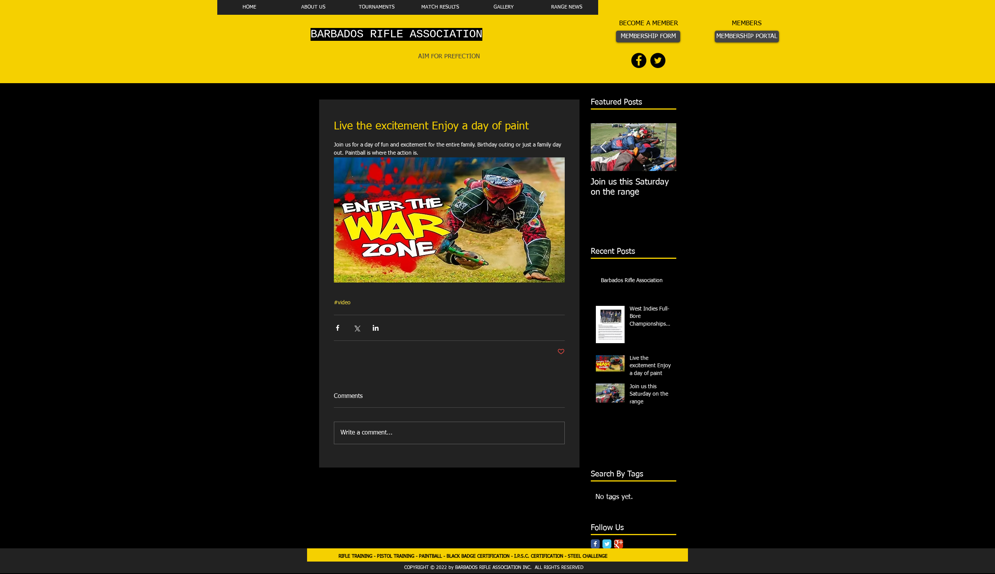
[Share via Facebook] (337, 327)
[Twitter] (657, 60)
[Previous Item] (603, 147)
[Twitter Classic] (606, 543)
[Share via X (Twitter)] (356, 327)
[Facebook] (638, 60)
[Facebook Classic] (595, 543)
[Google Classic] (618, 543)
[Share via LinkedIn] (375, 327)
